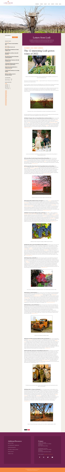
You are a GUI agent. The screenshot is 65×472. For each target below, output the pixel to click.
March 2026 (7, 87)
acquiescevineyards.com (47, 210)
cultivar (29, 122)
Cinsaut (48, 213)
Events (52, 4)
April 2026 (7, 86)
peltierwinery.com (35, 313)
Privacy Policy (11, 451)
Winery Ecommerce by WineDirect (32, 470)
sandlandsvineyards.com (51, 302)
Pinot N (43, 213)
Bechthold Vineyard (37, 295)
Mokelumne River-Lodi (46, 360)
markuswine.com (27, 401)
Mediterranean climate (53, 122)
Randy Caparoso (8, 79)
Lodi (39, 80)
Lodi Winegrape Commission (8, 3)
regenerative (46, 249)
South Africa (35, 213)
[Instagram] (43, 457)
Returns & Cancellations (13, 449)
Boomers (25, 167)
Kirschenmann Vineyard (39, 294)
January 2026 (7, 88)
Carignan (27, 262)
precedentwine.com (42, 362)
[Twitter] (48, 457)
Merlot (27, 261)
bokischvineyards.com (27, 127)
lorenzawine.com (35, 163)
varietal (47, 125)
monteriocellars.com (29, 255)
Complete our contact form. (48, 454)
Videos (41, 4)
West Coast (44, 216)
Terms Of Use (10, 453)
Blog (60, 4)
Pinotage (56, 213)
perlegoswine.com (44, 267)
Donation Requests (12, 447)
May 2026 (7, 85)
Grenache (57, 120)
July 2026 (7, 84)
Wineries (37, 4)
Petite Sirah (30, 248)
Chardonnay (32, 168)
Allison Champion (8, 80)
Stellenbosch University (28, 213)
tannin (25, 301)
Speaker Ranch (54, 294)
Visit (49, 4)
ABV (45, 161)
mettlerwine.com (53, 221)
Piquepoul (25, 160)
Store (56, 4)
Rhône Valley (26, 202)
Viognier (49, 200)
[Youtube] (52, 457)
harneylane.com (47, 348)
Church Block (38, 395)
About (45, 4)
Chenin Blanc (36, 167)
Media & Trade (10, 443)
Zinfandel (25, 248)
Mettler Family (53, 218)
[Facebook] (39, 457)
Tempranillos (30, 339)
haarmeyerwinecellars (47, 173)
